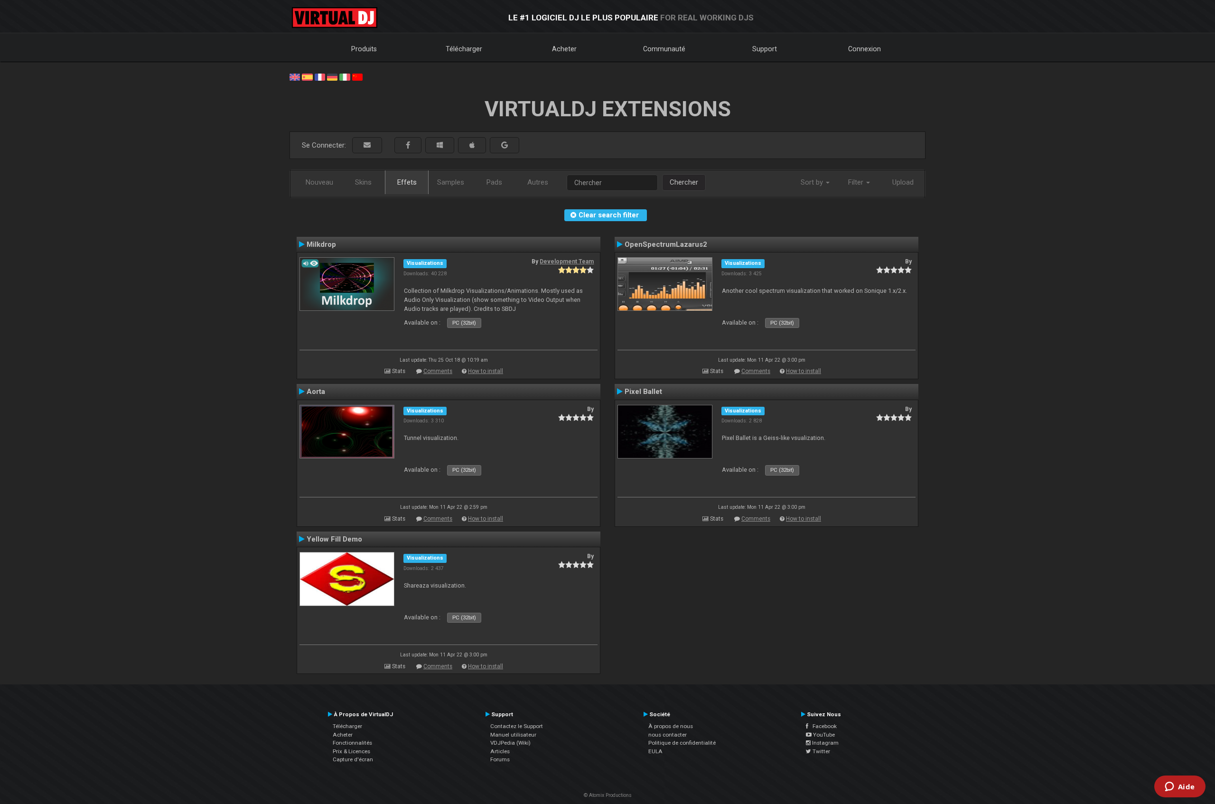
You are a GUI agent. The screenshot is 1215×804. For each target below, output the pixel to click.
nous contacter (667, 734)
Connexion (864, 49)
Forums (500, 759)
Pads (494, 182)
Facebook (822, 726)
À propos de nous (670, 726)
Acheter (564, 49)
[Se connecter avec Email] (367, 145)
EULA (655, 751)
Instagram (825, 742)
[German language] (332, 76)
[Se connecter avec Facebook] (407, 145)
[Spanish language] (307, 76)
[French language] (320, 76)
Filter (856, 182)
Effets (407, 182)
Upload (903, 182)
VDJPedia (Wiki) (510, 742)
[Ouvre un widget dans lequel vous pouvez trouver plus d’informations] (1180, 787)
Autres (537, 182)
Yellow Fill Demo (334, 539)
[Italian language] (344, 76)
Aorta (316, 391)
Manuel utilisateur (513, 734)
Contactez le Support (516, 726)
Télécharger (464, 49)
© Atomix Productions (608, 795)
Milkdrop (321, 244)
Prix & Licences (351, 751)
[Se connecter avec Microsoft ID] (439, 145)
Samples (450, 182)
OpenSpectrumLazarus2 (666, 244)
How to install (485, 371)
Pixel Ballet (643, 391)
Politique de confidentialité (682, 742)
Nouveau (319, 182)
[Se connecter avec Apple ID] (472, 145)
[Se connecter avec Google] (504, 145)
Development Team (567, 261)
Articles (500, 751)
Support (764, 49)
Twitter (820, 751)
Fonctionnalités (352, 742)
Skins (363, 182)
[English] (295, 76)
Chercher (684, 182)
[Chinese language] (357, 76)
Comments (437, 371)
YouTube (823, 734)
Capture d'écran (353, 759)
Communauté (664, 49)
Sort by (813, 182)
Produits (364, 49)
